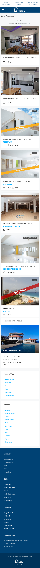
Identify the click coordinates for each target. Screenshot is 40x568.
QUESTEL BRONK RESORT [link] (12, 356)
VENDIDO (34, 110)
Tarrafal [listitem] (7, 436)
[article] (20, 346)
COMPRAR (34, 195)
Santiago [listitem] (8, 472)
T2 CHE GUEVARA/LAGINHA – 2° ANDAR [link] (17, 139)
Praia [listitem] (6, 432)
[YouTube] (22, 564)
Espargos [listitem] (8, 439)
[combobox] (24, 24)
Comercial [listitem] (8, 392)
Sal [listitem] (6, 465)
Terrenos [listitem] (8, 386)
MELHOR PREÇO (33, 237)
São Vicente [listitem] (9, 459)
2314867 (6, 2)
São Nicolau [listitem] (9, 469)
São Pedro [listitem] (8, 426)
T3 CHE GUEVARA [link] (9, 309)
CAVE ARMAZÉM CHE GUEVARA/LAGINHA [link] (17, 224)
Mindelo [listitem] (7, 410)
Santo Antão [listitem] (9, 462)
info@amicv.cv (6, 4)
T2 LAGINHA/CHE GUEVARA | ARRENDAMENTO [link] (19, 58)
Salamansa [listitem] (8, 442)
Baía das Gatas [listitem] (10, 413)
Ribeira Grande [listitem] (9, 420)
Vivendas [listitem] (8, 383)
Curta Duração (33, 29)
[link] (20, 40)
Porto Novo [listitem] (8, 423)
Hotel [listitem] (6, 389)
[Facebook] (18, 564)
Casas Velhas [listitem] (9, 395)
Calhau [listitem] (7, 416)
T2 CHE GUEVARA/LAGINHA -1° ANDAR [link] (16, 181)
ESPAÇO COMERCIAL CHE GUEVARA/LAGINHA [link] (19, 266)
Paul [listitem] (6, 429)
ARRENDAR (25, 29)
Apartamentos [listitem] (9, 379)
